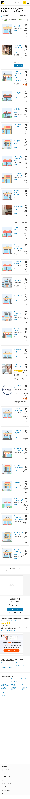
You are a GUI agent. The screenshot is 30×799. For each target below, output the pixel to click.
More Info (16, 81)
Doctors (14, 565)
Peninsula (3, 667)
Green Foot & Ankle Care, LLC (8, 620)
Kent (24, 662)
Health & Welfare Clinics (25, 684)
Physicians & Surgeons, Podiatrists (22, 114)
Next (23, 571)
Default (25, 15)
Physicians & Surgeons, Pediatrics (24, 688)
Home (2, 565)
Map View (6, 15)
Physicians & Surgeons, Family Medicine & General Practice (5, 690)
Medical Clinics (24, 678)
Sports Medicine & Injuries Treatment (15, 684)
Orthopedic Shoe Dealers (5, 695)
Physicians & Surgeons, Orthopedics (14, 688)
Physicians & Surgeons (23, 627)
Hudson (17, 662)
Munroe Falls (10, 668)
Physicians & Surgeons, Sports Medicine (15, 680)
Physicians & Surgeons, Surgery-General (5, 684)
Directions (20, 80)
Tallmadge (11, 665)
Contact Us (19, 65)
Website (15, 30)
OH (6, 565)
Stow (10, 565)
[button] (28, 3)
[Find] (24, 2)
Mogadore (25, 665)
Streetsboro (18, 665)
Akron (2, 662)
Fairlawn (3, 665)
